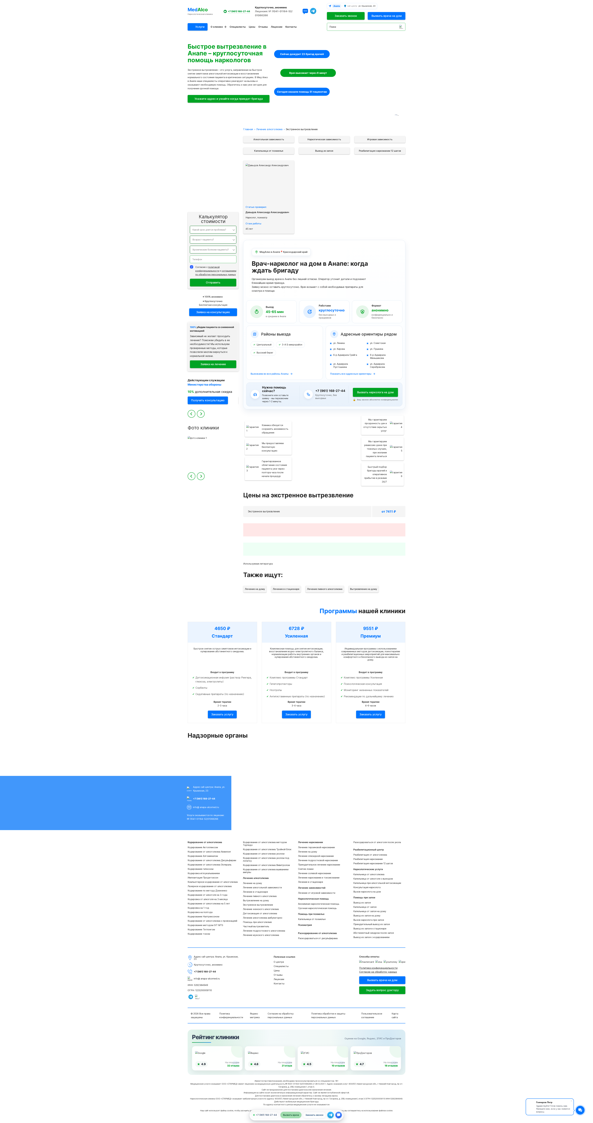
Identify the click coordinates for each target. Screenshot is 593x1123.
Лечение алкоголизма (222, 138)
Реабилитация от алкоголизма (370, 854)
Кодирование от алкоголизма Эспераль (209, 864)
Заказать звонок (346, 15)
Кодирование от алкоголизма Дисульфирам (212, 860)
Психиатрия (228, 175)
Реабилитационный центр (220, 190)
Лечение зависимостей (221, 152)
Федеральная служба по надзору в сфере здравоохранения (380, 756)
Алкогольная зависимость (268, 139)
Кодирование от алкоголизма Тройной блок (267, 849)
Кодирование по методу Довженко (207, 890)
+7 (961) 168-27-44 (239, 11)
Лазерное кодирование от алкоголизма (210, 886)
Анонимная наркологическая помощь (318, 903)
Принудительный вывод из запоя (371, 924)
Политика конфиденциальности (378, 968)
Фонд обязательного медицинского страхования (213, 756)
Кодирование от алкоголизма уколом (263, 853)
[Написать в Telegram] (330, 1115)
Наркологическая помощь (220, 160)
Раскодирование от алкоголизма (216, 182)
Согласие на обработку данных (378, 971)
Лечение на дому (255, 589)
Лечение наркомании (222, 145)
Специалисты (238, 26)
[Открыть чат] (305, 11)
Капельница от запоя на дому (369, 911)
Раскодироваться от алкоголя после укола (377, 842)
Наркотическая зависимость (324, 139)
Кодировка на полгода (200, 912)
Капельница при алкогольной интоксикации (377, 883)
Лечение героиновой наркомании (316, 847)
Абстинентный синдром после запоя (373, 932)
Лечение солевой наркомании (314, 873)
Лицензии (276, 26)
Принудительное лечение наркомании (319, 864)
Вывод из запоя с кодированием (371, 937)
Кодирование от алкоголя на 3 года (207, 894)
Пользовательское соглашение (371, 1015)
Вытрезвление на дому (363, 589)
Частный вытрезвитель (256, 926)
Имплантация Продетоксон (203, 877)
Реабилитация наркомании (368, 859)
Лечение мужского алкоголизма (261, 935)
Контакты (291, 26)
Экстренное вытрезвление (258, 904)
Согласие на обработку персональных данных (281, 1015)
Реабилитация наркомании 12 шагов (380, 150)
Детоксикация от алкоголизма (260, 913)
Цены (252, 26)
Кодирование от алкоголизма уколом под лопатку (266, 859)
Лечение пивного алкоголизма (324, 589)
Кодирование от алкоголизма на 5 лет (209, 903)
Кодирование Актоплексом (203, 847)
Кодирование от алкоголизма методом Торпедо (265, 843)
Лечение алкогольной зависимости (262, 887)
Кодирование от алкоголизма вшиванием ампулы (265, 871)
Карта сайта (395, 1015)
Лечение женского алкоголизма (261, 909)
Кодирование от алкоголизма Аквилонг (209, 851)
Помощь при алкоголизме (257, 922)
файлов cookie (386, 1110)
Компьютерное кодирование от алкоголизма (213, 881)
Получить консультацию (208, 400)
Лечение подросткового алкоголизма (264, 930)
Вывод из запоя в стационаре (369, 928)
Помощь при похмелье (222, 167)
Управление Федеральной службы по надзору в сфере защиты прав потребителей (269, 756)
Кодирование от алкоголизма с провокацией (212, 920)
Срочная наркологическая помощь (317, 908)
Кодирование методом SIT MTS (205, 925)
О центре (279, 961)
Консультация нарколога (367, 887)
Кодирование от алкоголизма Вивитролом (266, 865)
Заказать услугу (222, 714)
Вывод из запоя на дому (366, 915)
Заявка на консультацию (213, 312)
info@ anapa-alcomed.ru (206, 807)
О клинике (217, 26)
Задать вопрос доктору (382, 990)
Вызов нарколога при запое (368, 919)
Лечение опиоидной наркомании (316, 855)
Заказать (356, 511)
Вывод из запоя (324, 150)
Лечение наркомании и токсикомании (318, 877)
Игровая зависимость (379, 139)
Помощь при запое (224, 204)
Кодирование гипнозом (200, 868)
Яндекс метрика (255, 1015)
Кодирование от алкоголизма (218, 130)
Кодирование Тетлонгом (201, 929)
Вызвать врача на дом (387, 15)
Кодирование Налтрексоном (203, 916)
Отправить (213, 282)
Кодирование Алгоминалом (203, 855)
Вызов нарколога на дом (367, 891)
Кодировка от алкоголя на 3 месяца (208, 899)
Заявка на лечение (213, 364)
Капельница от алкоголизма (368, 874)
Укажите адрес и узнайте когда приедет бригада (229, 98)
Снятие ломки (305, 868)
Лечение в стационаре (286, 589)
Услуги (199, 26)
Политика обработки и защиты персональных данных (328, 1015)
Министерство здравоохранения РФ (324, 756)
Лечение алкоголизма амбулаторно (262, 917)
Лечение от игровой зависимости (316, 892)
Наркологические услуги (220, 197)
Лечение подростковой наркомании (318, 860)
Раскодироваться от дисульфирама (318, 938)
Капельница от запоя (364, 906)
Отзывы (263, 26)
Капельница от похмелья (268, 150)
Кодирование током (199, 933)
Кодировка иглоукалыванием (204, 873)
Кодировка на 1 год (198, 907)
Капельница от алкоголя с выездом (373, 878)
